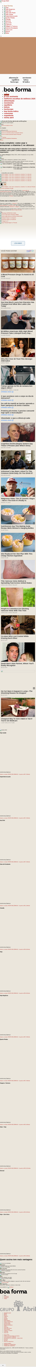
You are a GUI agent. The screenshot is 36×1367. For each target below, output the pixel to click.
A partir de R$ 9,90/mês (15, 949)
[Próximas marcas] (1, 36)
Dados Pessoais (17, 134)
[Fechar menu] (13, 121)
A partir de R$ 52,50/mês (15, 1168)
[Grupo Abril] (4, 1)
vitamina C (14, 203)
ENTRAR (27, 59)
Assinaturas (14, 131)
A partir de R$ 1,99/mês (15, 905)
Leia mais (18, 243)
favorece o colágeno (14, 206)
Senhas (4, 137)
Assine (6, 94)
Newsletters (14, 138)
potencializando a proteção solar (7, 205)
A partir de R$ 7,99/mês (15, 774)
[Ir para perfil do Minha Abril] (18, 125)
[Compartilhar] (1, 171)
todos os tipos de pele (16, 209)
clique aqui (13, 1352)
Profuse (11, 195)
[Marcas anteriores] (1, 3)
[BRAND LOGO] (17, 91)
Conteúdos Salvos (18, 132)
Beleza (1, 140)
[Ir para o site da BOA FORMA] (18, 43)
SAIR (28, 62)
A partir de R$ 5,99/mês (15, 1124)
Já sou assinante (11, 96)
